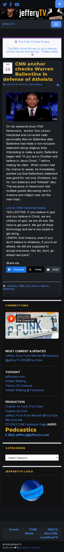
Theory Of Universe (18, 385)
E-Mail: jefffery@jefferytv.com (27, 435)
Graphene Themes (30, 547)
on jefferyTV (49, 537)
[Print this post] (58, 85)
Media (29, 533)
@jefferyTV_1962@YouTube (23, 360)
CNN (21, 285)
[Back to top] (56, 544)
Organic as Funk (16, 411)
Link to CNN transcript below (26, 208)
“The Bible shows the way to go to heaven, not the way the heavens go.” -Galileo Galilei (32, 50)
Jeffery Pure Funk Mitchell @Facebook (32, 355)
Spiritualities (35, 84)
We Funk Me (13, 420)
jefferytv (10, 84)
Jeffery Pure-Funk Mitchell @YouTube (31, 415)
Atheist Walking (15, 381)
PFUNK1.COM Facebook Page (25, 424)
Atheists (12, 285)
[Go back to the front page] (32, 14)
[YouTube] (17, 4)
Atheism (23, 84)
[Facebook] (10, 4)
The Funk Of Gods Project (33, 41)
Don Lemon (32, 285)
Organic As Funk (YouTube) (24, 406)
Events (14, 529)
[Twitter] (5, 4)
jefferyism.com (15, 376)
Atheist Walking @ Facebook (24, 390)
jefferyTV (9, 24)
